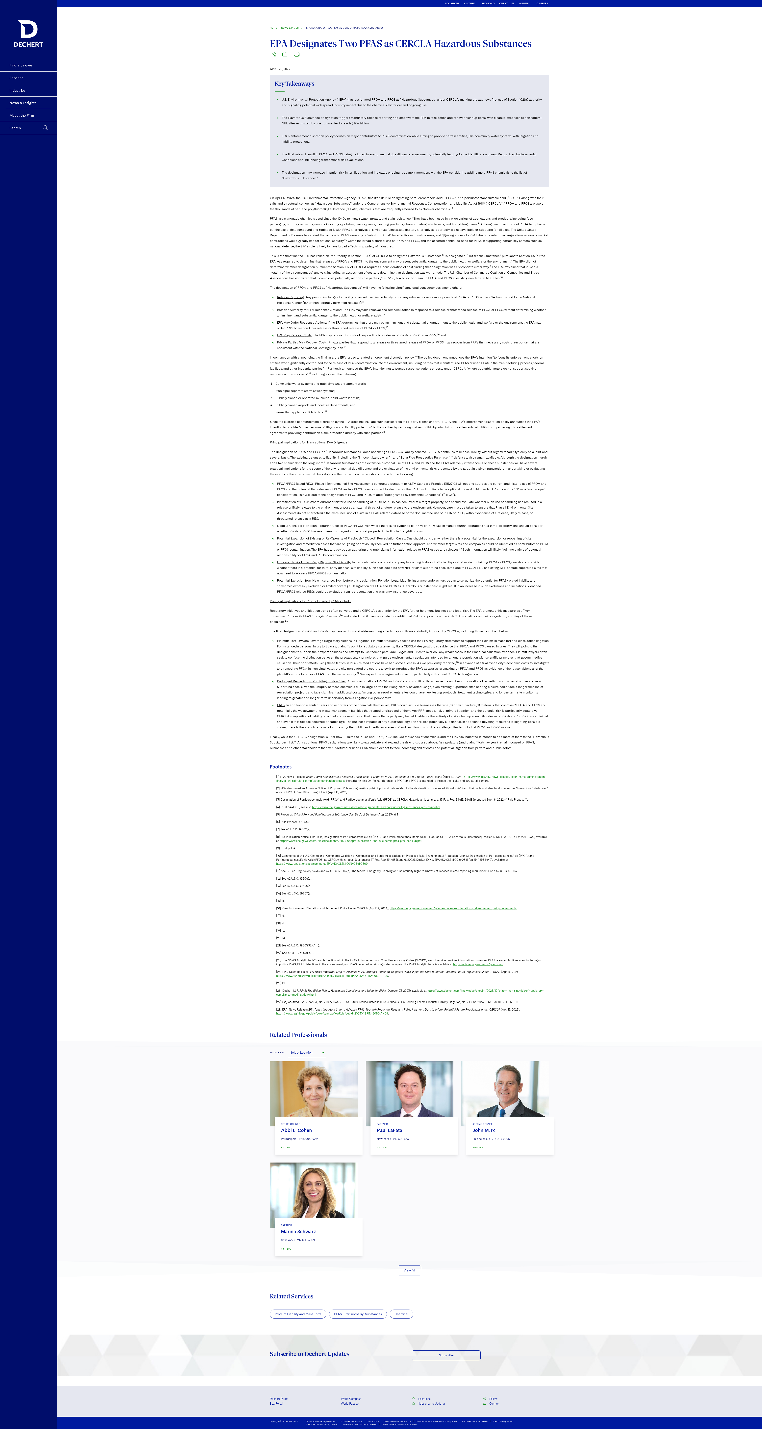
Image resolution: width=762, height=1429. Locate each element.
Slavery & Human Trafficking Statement (360, 1424)
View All (410, 1270)
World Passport (351, 1403)
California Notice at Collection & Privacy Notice (436, 1421)
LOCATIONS (452, 3)
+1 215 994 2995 (499, 1139)
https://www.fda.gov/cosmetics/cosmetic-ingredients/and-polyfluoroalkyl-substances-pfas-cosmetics (376, 807)
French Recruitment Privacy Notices (322, 1424)
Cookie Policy (373, 1421)
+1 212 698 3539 (400, 1139)
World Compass (351, 1398)
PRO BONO (488, 3)
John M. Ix (483, 1130)
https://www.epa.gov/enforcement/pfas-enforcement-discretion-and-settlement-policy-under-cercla (453, 908)
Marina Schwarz (298, 1231)
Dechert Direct (279, 1398)
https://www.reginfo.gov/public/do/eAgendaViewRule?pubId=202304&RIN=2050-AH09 (332, 975)
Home (273, 27)
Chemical (401, 1314)
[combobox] (307, 1052)
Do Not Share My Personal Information (399, 1424)
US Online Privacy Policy (351, 1421)
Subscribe (446, 1355)
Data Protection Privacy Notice (397, 1421)
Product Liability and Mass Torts (298, 1314)
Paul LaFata (389, 1130)
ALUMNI (524, 3)
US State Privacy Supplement (475, 1421)
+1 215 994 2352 (307, 1139)
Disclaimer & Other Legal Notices (320, 1421)
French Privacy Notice (502, 1421)
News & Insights (291, 27)
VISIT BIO (286, 1147)
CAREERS (542, 3)
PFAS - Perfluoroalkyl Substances (358, 1314)
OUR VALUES (506, 3)
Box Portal (276, 1403)
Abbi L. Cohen (296, 1130)
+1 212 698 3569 (304, 1240)
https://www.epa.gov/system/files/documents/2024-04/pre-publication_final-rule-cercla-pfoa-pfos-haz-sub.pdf (350, 840)
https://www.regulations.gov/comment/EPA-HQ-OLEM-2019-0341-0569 (322, 863)
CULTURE (469, 3)
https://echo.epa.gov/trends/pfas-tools (478, 964)
